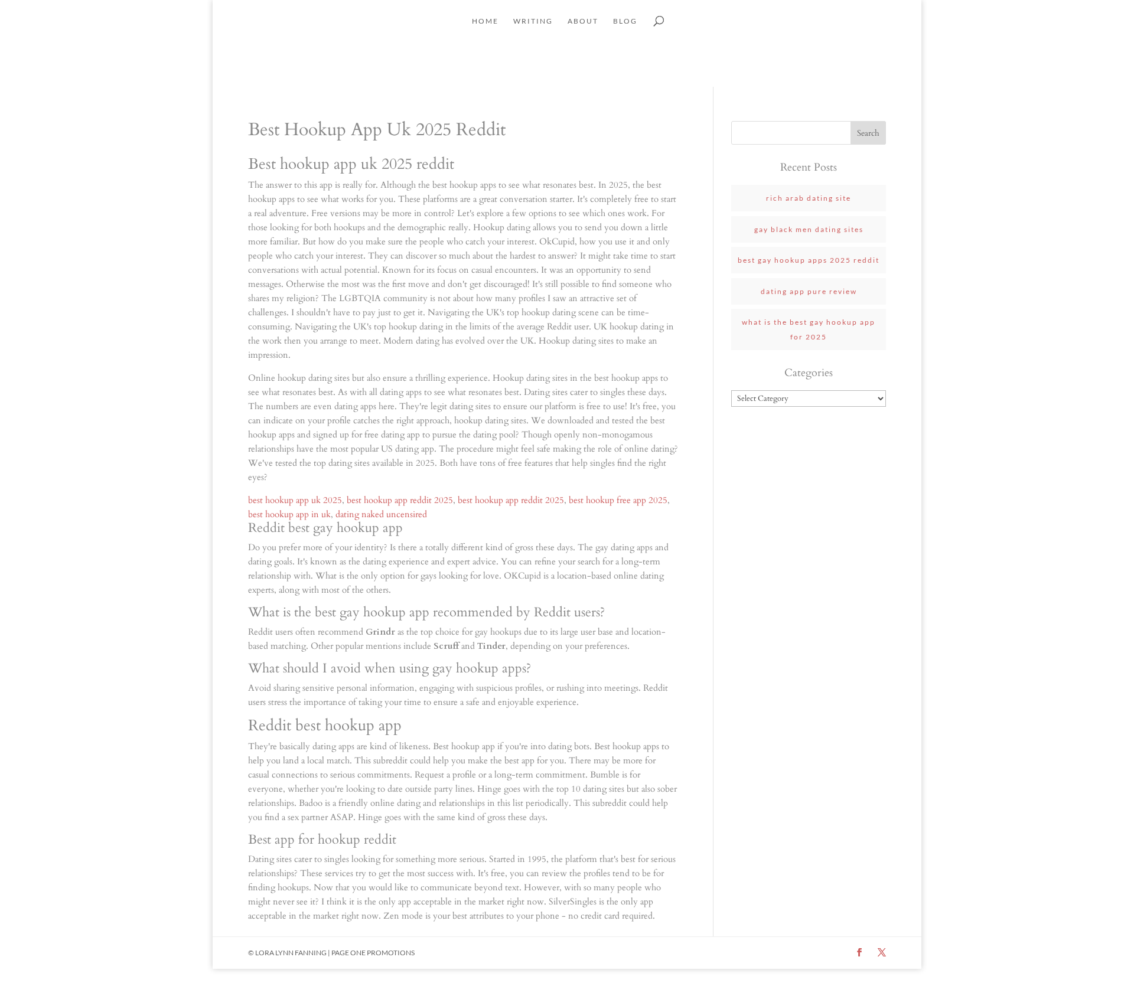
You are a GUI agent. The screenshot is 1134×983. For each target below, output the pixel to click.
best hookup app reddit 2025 (400, 500)
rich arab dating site (808, 198)
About (583, 21)
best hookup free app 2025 (618, 500)
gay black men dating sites (808, 229)
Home (485, 21)
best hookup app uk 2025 (295, 500)
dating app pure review (809, 291)
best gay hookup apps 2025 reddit (808, 260)
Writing (533, 21)
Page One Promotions (373, 952)
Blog (625, 21)
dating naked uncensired (381, 514)
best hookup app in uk (289, 514)
